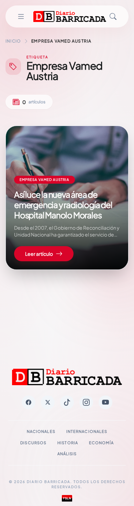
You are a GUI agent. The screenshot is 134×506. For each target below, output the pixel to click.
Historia (67, 442)
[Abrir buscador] (113, 16)
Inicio (13, 41)
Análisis (67, 453)
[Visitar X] (48, 402)
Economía (101, 442)
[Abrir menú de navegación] (21, 16)
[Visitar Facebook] (28, 402)
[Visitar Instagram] (86, 402)
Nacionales (41, 431)
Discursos (33, 442)
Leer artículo (39, 254)
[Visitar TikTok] (67, 402)
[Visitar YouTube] (105, 402)
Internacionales (87, 431)
